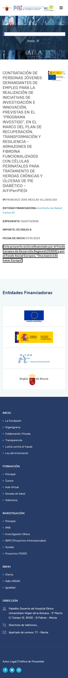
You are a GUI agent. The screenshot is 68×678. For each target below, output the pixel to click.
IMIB (7, 527)
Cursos (9, 480)
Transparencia (13, 440)
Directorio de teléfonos (23, 625)
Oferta (9, 574)
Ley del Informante (16, 453)
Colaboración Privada (18, 433)
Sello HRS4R (12, 581)
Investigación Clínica (17, 534)
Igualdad (10, 587)
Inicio (31, 41)
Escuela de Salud (15, 493)
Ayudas (9, 547)
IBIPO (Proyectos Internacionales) (25, 540)
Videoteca (11, 500)
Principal (10, 474)
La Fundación (13, 420)
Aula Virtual (12, 487)
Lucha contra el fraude (18, 446)
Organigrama (12, 427)
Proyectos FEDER (16, 553)
